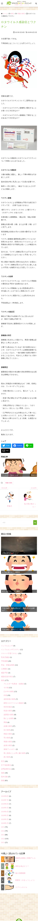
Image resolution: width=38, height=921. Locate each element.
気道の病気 (8, 711)
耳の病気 (7, 738)
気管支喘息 (8, 707)
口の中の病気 (9, 691)
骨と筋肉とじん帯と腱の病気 (15, 753)
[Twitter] (6, 446)
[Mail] (5, 451)
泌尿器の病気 (9, 714)
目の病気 (7, 730)
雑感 (2, 780)
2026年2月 (5, 819)
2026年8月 (5, 796)
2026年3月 (5, 815)
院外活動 (4, 777)
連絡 (2, 773)
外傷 (5, 695)
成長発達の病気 (9, 699)
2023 (2, 835)
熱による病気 (9, 718)
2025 (2, 827)
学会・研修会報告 (8, 665)
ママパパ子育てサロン (9, 653)
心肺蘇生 (4, 669)
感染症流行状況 (7, 676)
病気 (2, 680)
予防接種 (4, 661)
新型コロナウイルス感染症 (14, 703)
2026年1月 (5, 823)
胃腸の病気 (8, 483)
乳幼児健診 (5, 657)
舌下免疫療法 (6, 765)
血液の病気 (8, 745)
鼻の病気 (7, 757)
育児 (2, 761)
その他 (6, 687)
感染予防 (4, 673)
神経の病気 (8, 734)
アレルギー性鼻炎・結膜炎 (14, 684)
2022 (2, 839)
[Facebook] (18, 446)
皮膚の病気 (8, 726)
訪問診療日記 (6, 769)
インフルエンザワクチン (10, 649)
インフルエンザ (7, 646)
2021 (2, 842)
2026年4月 (5, 812)
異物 (5, 722)
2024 (2, 831)
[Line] (28, 446)
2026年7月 (5, 800)
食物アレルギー (9, 749)
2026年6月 (5, 804)
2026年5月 (5, 808)
